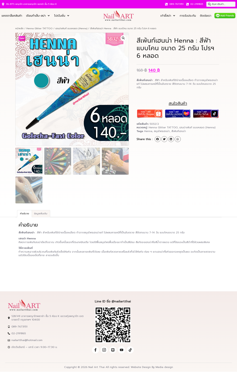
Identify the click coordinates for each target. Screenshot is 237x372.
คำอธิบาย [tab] (24, 213)
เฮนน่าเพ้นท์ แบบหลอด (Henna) (71, 28)
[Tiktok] (130, 349)
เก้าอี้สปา (165, 15)
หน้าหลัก (19, 28)
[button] (123, 38)
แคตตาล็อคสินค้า (12, 15)
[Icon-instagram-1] (104, 349)
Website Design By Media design (151, 367)
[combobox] (220, 4)
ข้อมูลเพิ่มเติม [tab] (40, 213)
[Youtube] (121, 349)
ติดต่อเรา (205, 15)
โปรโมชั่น (59, 15)
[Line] (112, 349)
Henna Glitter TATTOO (39, 28)
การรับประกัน (188, 15)
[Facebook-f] (95, 349)
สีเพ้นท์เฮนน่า (178, 131)
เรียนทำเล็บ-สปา (36, 15)
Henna (148, 131)
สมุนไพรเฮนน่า (162, 131)
